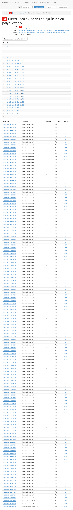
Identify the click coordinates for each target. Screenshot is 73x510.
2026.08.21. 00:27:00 (9, 124)
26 (15, 66)
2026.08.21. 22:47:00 (9, 483)
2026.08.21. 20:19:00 (9, 439)
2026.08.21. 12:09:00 (9, 271)
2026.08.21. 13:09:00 (9, 292)
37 (18, 105)
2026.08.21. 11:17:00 (9, 254)
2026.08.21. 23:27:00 (9, 495)
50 (18, 61)
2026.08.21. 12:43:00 (9, 283)
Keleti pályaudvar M (18, 13)
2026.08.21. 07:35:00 (9, 177)
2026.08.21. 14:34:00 (9, 321)
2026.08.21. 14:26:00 (9, 318)
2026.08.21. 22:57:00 (9, 486)
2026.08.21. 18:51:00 (9, 410)
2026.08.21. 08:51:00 (9, 204)
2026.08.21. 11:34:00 (9, 260)
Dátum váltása (39, 7)
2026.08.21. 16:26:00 (9, 360)
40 (15, 61)
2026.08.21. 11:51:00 (9, 265)
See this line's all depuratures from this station (51, 32)
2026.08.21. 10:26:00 (9, 236)
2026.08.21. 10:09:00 (9, 230)
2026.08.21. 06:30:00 (9, 157)
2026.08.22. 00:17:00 (9, 507)
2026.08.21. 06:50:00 (9, 162)
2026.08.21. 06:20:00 (9, 154)
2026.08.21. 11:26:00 (9, 257)
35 (18, 66)
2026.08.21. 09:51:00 (9, 224)
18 (12, 66)
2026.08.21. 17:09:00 (9, 374)
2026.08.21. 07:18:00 (9, 171)
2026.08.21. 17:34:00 (9, 383)
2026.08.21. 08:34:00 (9, 198)
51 (23, 69)
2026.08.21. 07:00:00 (9, 165)
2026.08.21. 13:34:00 (9, 301)
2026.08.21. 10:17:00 (9, 233)
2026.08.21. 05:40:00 (9, 142)
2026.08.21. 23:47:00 (9, 501)
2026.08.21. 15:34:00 (9, 342)
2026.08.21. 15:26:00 (9, 339)
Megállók (34, 2)
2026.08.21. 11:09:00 (9, 251)
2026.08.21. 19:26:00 (9, 421)
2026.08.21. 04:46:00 (9, 130)
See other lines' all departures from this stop (56, 31)
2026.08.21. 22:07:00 (9, 471)
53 (23, 66)
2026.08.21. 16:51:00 (9, 368)
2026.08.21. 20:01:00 (9, 433)
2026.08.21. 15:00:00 (9, 330)
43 (20, 69)
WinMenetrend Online (10, 2)
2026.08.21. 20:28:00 (9, 442)
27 (7, 46)
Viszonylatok (25, 2)
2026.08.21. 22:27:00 (9, 477)
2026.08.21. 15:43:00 (9, 345)
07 (7, 108)
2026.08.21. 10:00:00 (9, 227)
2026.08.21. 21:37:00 (9, 463)
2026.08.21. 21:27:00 (9, 460)
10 (10, 64)
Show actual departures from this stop (15, 39)
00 (7, 61)
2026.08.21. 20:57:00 (9, 451)
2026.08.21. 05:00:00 (9, 133)
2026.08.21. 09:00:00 (9, 207)
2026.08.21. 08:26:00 (9, 195)
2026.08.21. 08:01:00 (9, 186)
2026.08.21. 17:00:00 (9, 371)
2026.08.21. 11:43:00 (9, 262)
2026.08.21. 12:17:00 (9, 274)
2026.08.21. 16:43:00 (9, 365)
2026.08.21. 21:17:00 (9, 457)
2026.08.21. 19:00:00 (9, 413)
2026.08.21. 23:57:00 (9, 504)
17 (12, 72)
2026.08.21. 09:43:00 (9, 221)
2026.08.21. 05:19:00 (9, 136)
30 (12, 61)
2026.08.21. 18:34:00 (9, 404)
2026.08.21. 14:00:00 (9, 310)
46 (10, 58)
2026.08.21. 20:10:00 (9, 436)
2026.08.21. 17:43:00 (9, 386)
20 (12, 64)
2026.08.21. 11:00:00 (9, 248)
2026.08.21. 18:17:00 (9, 398)
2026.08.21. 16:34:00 (9, 362)
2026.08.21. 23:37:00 (9, 498)
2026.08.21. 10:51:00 (9, 245)
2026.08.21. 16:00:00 (9, 351)
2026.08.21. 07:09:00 (9, 168)
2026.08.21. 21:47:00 (9, 465)
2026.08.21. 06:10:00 (9, 151)
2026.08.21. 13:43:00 (9, 304)
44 (20, 66)
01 (7, 69)
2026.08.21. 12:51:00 (9, 286)
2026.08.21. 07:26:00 (9, 174)
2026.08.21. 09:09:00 (9, 210)
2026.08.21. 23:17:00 (9, 492)
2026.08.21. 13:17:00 (9, 295)
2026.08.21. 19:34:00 (9, 424)
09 (10, 66)
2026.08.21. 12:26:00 (9, 277)
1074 (65, 124)
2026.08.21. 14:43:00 (9, 324)
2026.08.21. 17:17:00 (9, 377)
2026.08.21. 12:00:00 (9, 268)
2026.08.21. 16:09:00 (9, 354)
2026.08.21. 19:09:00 (9, 415)
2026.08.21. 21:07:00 (9, 454)
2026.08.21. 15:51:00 (9, 348)
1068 (65, 501)
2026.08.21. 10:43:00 (9, 242)
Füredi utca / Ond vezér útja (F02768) (30, 31)
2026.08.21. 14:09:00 (9, 312)
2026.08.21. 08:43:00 (9, 201)
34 (18, 69)
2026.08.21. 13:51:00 (9, 307)
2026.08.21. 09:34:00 (9, 218)
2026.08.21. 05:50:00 (9, 145)
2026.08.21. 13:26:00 (9, 298)
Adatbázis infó (44, 2)
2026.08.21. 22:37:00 (9, 480)
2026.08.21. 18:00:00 (9, 392)
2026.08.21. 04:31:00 (9, 127)
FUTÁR (54, 2)
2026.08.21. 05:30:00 (9, 139)
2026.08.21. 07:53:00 (9, 183)
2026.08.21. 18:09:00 (9, 395)
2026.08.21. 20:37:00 (9, 445)
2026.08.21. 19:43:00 (9, 427)
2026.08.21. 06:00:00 (9, 148)
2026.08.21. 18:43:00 (9, 407)
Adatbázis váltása (62, 7)
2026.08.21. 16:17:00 (9, 357)
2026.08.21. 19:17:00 (9, 418)
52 (23, 102)
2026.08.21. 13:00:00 (9, 289)
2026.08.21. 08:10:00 (9, 189)
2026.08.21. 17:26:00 (9, 380)
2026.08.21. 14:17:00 (9, 315)
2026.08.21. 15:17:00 (9, 336)
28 (15, 105)
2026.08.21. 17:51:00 (9, 389)
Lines (5, 13)
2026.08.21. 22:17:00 (9, 474)
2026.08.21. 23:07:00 (9, 489)
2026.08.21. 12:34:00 (9, 280)
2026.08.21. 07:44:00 (9, 180)
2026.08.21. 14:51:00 (9, 327)
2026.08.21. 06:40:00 (9, 160)
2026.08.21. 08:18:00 (9, 192)
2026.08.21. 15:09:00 (9, 333)
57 (23, 105)
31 (7, 58)
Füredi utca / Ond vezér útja (27, 32)
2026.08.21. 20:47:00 (9, 448)
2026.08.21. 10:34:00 (9, 239)
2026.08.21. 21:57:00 (9, 468)
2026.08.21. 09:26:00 (9, 215)
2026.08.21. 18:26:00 (9, 401)
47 (20, 105)
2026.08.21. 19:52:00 (9, 430)
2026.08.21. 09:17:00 (9, 212)
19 (10, 61)
